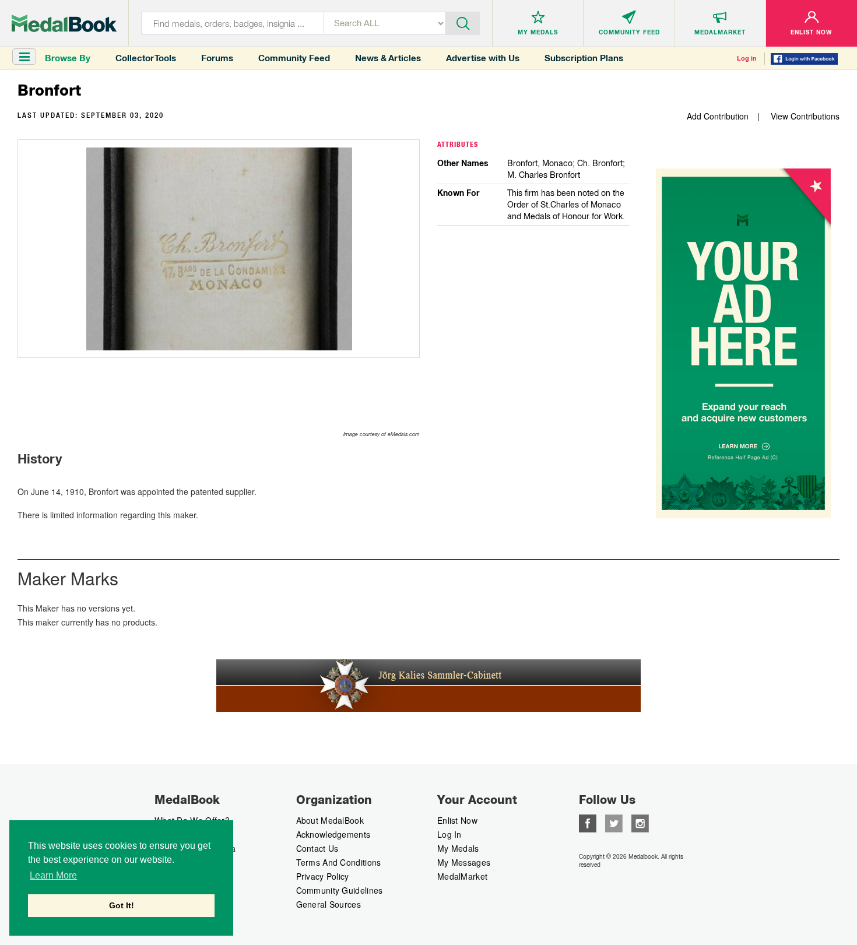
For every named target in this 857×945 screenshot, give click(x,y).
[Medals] (64, 23)
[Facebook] (587, 822)
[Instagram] (640, 822)
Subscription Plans (584, 58)
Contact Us (317, 848)
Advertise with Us (482, 58)
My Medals (458, 848)
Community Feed (294, 58)
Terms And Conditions (338, 862)
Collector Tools (145, 58)
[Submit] (463, 22)
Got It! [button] (121, 905)
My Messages (463, 862)
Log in (747, 58)
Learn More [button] (53, 875)
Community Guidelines (339, 890)
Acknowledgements (333, 834)
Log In (449, 834)
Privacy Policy (322, 876)
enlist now (457, 820)
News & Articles (388, 58)
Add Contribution (718, 116)
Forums (217, 58)
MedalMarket (462, 876)
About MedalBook (330, 820)
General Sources (328, 904)
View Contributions (805, 116)
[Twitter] (614, 822)
